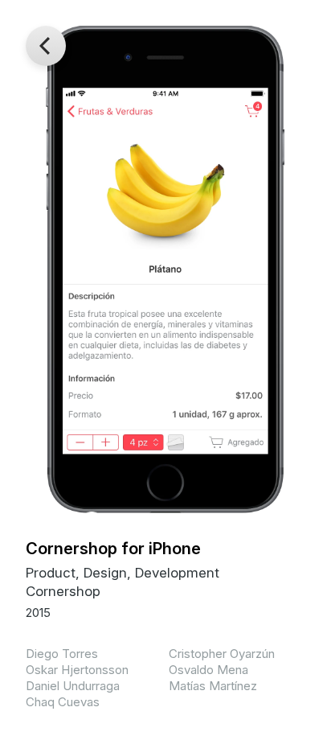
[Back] (46, 46)
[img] (165, 269)
